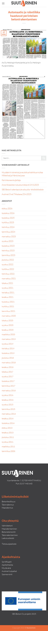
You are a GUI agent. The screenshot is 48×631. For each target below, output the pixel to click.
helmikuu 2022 (8, 274)
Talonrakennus (8, 504)
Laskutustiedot (8, 538)
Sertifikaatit (7, 562)
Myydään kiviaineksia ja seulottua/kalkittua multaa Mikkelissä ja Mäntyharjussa (22, 174)
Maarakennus (7, 507)
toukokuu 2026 (8, 213)
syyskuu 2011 (7, 442)
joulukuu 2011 (8, 437)
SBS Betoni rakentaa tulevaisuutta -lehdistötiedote (23, 189)
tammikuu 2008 (8, 451)
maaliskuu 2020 (8, 334)
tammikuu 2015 (8, 409)
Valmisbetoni (7, 525)
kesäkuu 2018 (7, 367)
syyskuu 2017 (7, 376)
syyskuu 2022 (7, 264)
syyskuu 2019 (7, 344)
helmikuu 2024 (8, 227)
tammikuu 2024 (8, 232)
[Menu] (3, 3)
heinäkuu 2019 (8, 348)
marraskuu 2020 (9, 316)
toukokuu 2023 (8, 246)
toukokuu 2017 (8, 381)
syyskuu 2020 (7, 325)
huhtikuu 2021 (8, 306)
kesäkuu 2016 (7, 400)
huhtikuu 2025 (8, 222)
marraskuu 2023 (9, 236)
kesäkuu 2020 (7, 330)
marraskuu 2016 (9, 390)
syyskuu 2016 (7, 395)
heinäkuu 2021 (8, 292)
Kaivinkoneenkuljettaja (11, 180)
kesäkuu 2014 (7, 418)
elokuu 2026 (7, 208)
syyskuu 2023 (7, 241)
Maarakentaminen (9, 529)
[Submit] (43, 158)
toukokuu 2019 (8, 353)
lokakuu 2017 (7, 372)
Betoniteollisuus (8, 501)
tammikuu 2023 (8, 255)
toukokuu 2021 (8, 302)
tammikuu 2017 (8, 386)
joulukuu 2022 (8, 259)
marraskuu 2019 (9, 339)
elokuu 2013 (7, 428)
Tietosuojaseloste (9, 544)
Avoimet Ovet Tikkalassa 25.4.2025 (16, 194)
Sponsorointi (7, 574)
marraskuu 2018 (9, 362)
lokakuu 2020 (7, 320)
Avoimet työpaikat (9, 571)
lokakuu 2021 (7, 283)
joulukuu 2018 (8, 358)
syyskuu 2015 (7, 404)
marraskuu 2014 (9, 414)
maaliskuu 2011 (8, 446)
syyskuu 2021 (7, 288)
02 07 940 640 (26, 483)
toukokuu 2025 (8, 218)
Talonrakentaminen (10, 535)
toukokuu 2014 (8, 423)
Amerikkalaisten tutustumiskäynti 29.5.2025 (20, 185)
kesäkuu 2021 (7, 297)
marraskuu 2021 (9, 278)
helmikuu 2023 (8, 250)
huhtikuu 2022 (8, 269)
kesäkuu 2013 (7, 432)
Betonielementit (8, 532)
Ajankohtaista (7, 565)
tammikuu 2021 (8, 311)
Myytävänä (6, 568)
